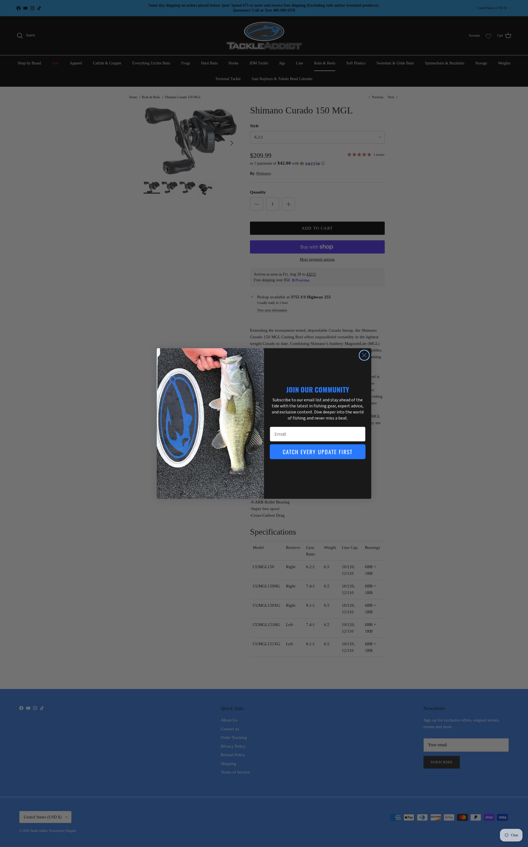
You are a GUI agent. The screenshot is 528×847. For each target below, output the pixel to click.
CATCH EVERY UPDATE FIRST (318, 452)
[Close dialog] (364, 355)
